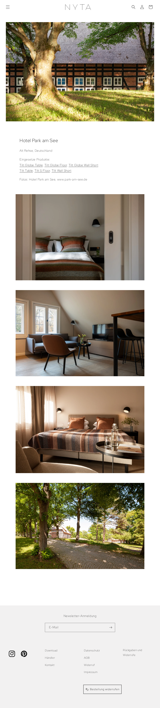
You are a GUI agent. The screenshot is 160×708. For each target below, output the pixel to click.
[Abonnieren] (110, 627)
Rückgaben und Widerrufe (132, 652)
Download (51, 650)
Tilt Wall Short (61, 171)
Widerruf (89, 665)
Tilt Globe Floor (55, 165)
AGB (87, 657)
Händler (50, 657)
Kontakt (49, 665)
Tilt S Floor (42, 171)
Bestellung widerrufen (104, 689)
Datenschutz (92, 650)
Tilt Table (26, 171)
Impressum (91, 672)
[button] (8, 7)
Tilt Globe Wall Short (83, 165)
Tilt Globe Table (31, 165)
